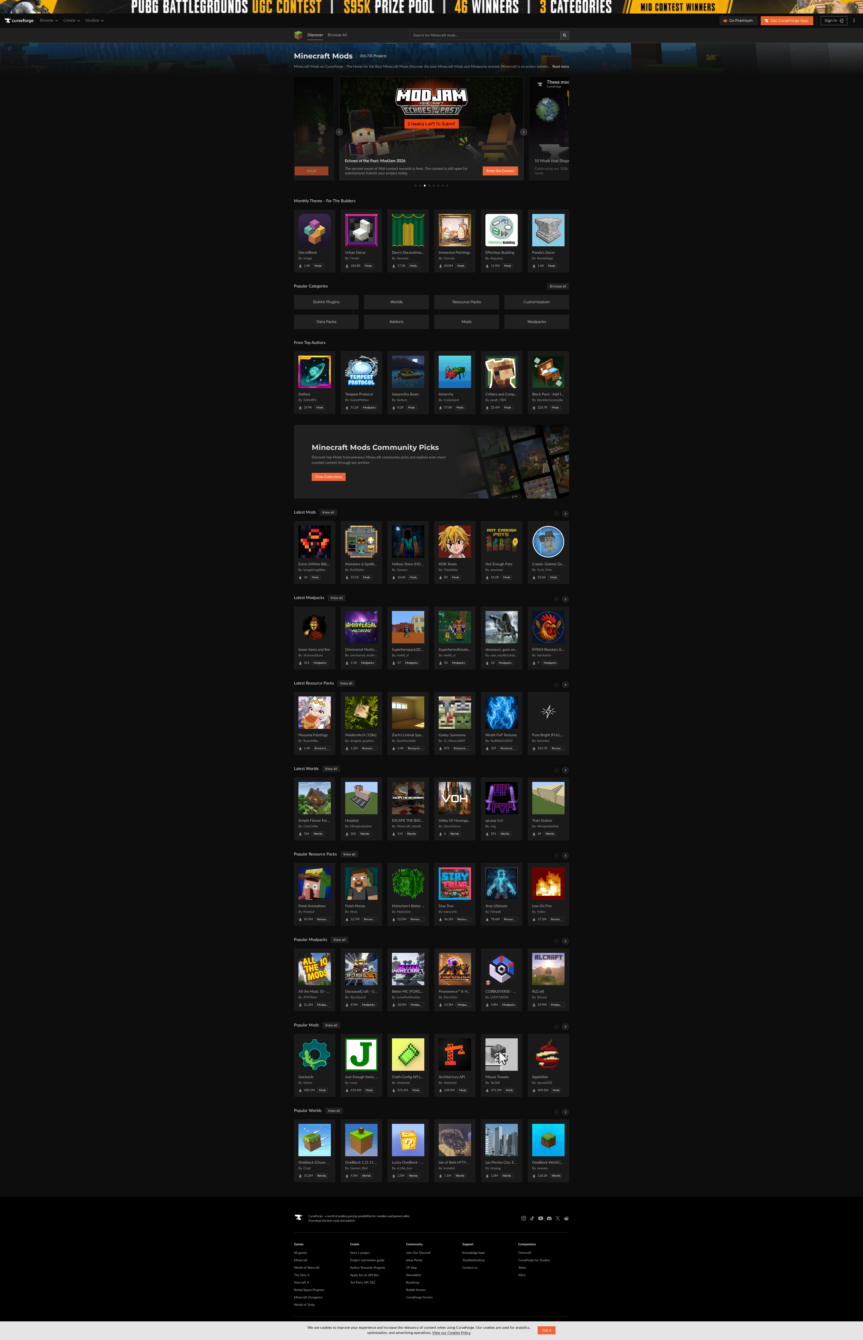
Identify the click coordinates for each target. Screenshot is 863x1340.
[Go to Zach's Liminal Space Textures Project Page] (408, 723)
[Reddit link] (566, 1218)
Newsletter (413, 1275)
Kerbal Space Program (309, 1290)
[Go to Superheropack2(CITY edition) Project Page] (408, 637)
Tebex (522, 1267)
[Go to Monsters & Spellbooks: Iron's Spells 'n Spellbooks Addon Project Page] (361, 552)
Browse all (558, 286)
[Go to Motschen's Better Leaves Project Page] (408, 894)
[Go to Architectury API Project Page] (455, 1065)
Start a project (360, 1253)
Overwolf (524, 1253)
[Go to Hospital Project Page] (361, 808)
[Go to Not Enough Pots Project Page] (501, 552)
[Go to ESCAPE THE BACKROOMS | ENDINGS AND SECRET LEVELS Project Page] (408, 808)
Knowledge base (473, 1253)
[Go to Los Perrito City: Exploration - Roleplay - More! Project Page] (501, 1150)
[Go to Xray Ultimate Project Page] (501, 894)
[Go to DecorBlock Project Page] (314, 240)
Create (69, 20)
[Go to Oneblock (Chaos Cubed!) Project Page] (314, 1150)
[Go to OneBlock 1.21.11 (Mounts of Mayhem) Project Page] (361, 1150)
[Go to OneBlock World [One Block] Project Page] (548, 1150)
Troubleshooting (473, 1260)
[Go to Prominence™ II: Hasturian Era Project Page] (455, 979)
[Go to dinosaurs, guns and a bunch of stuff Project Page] (501, 637)
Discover (315, 35)
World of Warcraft (307, 1267)
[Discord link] (549, 1218)
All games (300, 1253)
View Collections (328, 477)
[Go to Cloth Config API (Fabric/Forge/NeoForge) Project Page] (408, 1065)
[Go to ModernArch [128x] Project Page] (361, 723)
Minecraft (300, 1260)
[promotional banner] (431, 6)
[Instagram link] (523, 1218)
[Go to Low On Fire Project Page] (548, 894)
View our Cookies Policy (451, 1333)
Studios (92, 20)
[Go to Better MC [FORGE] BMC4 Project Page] (408, 979)
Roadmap (412, 1282)
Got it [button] (546, 1330)
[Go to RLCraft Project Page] (548, 979)
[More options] (854, 20)
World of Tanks (304, 1304)
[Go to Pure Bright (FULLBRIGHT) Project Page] (548, 723)
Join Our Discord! (418, 1253)
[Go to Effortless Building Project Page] (501, 240)
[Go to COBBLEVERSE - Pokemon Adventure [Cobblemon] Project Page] (501, 979)
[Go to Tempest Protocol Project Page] (361, 382)
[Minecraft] (298, 35)
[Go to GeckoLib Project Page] (314, 1065)
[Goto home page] (19, 20)
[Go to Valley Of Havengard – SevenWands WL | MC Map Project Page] (455, 808)
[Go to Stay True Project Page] (455, 894)
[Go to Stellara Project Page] (314, 382)
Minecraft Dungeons (308, 1297)
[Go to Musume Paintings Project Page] (314, 723)
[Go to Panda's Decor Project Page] (548, 240)
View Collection (488, 171)
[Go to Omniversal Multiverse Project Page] (361, 637)
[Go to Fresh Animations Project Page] (314, 894)
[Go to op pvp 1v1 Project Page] (501, 808)
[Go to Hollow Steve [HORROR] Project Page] (408, 552)
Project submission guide (367, 1260)
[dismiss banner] (856, 6)
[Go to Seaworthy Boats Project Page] (408, 382)
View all (328, 512)
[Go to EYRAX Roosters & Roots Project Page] (548, 637)
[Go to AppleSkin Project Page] (548, 1065)
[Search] (564, 35)
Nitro (521, 1275)
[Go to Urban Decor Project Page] (361, 240)
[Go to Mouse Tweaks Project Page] (501, 1065)
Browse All (337, 35)
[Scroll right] (565, 513)
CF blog (411, 1267)
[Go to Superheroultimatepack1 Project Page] (455, 637)
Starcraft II (301, 1282)
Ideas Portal (414, 1260)
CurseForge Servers (419, 1297)
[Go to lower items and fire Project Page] (314, 637)
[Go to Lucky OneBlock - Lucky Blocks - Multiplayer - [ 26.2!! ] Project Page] (408, 1150)
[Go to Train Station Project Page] (548, 808)
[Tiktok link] (532, 1218)
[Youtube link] (540, 1218)
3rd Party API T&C (363, 1282)
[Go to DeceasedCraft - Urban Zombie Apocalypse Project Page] (361, 979)
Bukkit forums (416, 1290)
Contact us (469, 1267)
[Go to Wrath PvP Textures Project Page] (501, 723)
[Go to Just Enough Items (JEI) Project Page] (361, 1065)
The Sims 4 (301, 1275)
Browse (46, 20)
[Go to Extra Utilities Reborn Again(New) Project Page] (314, 552)
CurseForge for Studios (534, 1260)
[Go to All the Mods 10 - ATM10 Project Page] (314, 979)
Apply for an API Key (364, 1275)
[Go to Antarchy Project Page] (455, 382)
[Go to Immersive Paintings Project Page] (455, 240)
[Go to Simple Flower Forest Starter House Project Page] (314, 808)
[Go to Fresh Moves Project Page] (361, 894)
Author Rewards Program (367, 1267)
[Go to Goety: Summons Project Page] (455, 723)
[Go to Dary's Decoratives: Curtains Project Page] (408, 240)
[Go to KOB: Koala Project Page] (455, 552)
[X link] (558, 1218)
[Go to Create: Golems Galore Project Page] (548, 552)
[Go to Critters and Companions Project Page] (501, 382)
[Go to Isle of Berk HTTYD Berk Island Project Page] (455, 1150)
